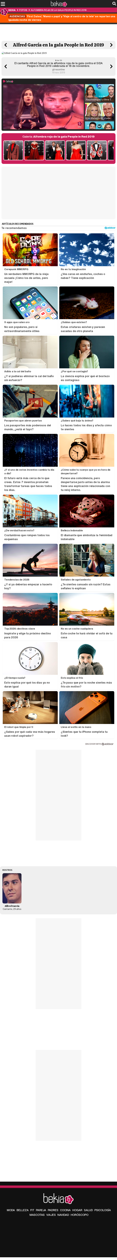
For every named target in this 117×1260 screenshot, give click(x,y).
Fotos (23, 10)
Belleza (23, 1210)
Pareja (41, 1210)
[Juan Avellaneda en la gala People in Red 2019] (97, 150)
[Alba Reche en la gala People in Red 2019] (34, 150)
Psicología (102, 1210)
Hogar (77, 1210)
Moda (11, 1210)
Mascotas (37, 1215)
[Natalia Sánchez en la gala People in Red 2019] (76, 150)
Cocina (65, 1210)
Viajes (51, 1215)
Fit (32, 1210)
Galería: (58, 136)
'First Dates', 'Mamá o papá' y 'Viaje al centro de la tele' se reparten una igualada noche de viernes (61, 18)
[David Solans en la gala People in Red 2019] (13, 150)
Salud (88, 1210)
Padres (53, 1210)
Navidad (63, 1215)
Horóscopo (79, 1215)
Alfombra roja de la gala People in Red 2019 (59, 10)
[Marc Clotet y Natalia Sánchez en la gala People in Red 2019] (55, 150)
